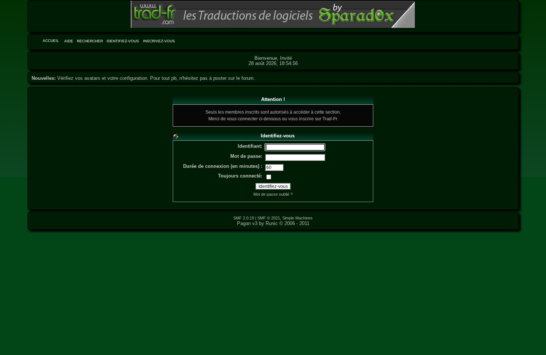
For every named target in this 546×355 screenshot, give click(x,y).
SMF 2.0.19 (243, 218)
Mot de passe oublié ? (273, 194)
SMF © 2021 (268, 218)
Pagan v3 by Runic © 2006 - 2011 (273, 223)
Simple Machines (297, 218)
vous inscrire (301, 118)
